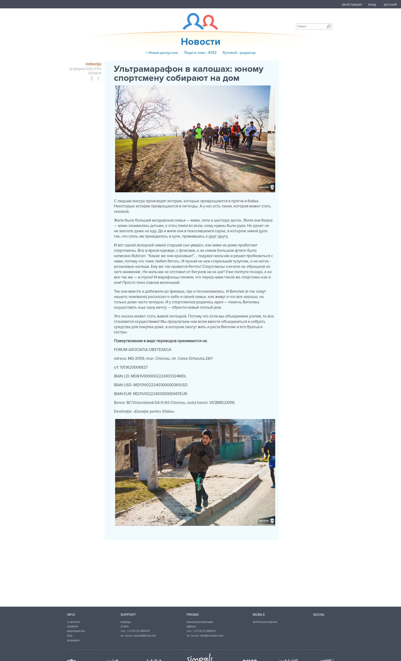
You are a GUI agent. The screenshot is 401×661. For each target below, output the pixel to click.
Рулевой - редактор (239, 52)
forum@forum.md (145, 635)
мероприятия (76, 631)
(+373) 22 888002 (138, 631)
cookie (124, 626)
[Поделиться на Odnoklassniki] (92, 78)
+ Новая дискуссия (162, 52)
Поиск (329, 26)
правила (72, 626)
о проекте (73, 622)
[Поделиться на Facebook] (98, 78)
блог (70, 635)
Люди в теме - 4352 (200, 52)
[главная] (197, 21)
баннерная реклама (200, 622)
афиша (191, 626)
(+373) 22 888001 (204, 631)
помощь (125, 622)
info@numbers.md (211, 635)
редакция (73, 640)
